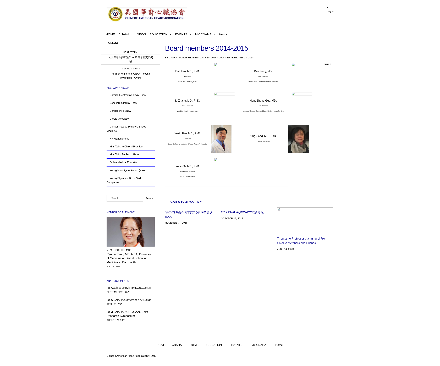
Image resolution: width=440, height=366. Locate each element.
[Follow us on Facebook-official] (153, 43)
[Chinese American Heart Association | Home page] (147, 15)
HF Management (119, 138)
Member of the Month (120, 250)
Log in (330, 11)
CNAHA (123, 34)
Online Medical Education (124, 162)
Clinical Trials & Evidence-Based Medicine (126, 128)
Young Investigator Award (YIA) (127, 170)
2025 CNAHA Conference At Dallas (129, 300)
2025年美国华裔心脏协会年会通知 (129, 288)
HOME (110, 34)
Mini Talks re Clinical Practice (126, 146)
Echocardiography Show (123, 102)
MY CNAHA (203, 34)
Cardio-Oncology (119, 118)
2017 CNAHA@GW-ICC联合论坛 (242, 212)
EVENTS (181, 34)
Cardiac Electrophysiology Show (128, 94)
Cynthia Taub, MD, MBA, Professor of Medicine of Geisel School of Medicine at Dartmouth (129, 258)
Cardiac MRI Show (120, 110)
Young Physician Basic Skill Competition (124, 180)
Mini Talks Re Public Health (125, 154)
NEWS (141, 34)
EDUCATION (159, 34)
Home (223, 34)
